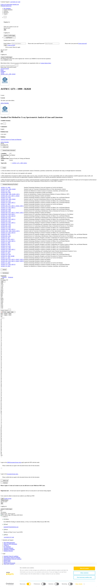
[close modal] (5, 30)
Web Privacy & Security (9, 563)
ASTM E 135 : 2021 (6, 246)
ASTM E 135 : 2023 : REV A (8, 219)
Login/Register (8, 37)
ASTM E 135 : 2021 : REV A (8, 207)
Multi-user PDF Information (10, 544)
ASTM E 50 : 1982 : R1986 (7, 256)
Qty (1, 316)
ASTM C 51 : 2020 (5, 262)
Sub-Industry (5, 273)
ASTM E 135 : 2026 (6, 209)
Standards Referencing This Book (10, 184)
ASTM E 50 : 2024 (5, 244)
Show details (78, 584)
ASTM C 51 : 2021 (5, 252)
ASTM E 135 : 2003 (6, 247)
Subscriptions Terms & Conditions (12, 557)
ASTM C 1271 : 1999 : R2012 (19, 163)
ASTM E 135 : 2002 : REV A (8, 229)
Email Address (21, 43)
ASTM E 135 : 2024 (6, 201)
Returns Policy (7, 560)
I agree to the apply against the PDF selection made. (20, 462)
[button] (3, 282)
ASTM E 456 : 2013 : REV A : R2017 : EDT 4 (12, 259)
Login (5, 45)
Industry (4, 269)
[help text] (4, 124)
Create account (7, 498)
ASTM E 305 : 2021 (6, 251)
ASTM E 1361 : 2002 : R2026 (8, 189)
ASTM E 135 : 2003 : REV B (8, 216)
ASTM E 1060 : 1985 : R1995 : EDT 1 (10, 194)
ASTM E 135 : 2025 (6, 227)
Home (2, 70)
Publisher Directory (8, 550)
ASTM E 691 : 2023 (6, 217)
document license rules (12, 474)
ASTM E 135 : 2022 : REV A (8, 241)
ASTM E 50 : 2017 (5, 237)
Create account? (11, 45)
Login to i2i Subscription (7, 4)
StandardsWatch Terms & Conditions (12, 559)
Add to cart (5, 147)
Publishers (3, 71)
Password (58, 43)
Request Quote (4, 500)
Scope (4, 167)
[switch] (43, 584)
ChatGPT (4, 277)
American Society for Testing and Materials (11, 139)
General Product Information (8, 150)
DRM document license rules (14, 462)
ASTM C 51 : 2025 (5, 257)
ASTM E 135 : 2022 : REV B (8, 232)
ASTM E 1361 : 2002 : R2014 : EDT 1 (10, 231)
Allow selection (84, 573)
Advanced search (5, 68)
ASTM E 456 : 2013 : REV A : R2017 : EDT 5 (12, 212)
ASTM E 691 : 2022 (6, 221)
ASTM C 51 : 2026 (5, 187)
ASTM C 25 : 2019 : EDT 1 (7, 239)
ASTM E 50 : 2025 (5, 234)
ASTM (2, 72)
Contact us (6, 545)
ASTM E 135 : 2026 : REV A (8, 202)
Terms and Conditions (9, 564)
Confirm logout (11, 35)
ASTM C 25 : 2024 (5, 190)
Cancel (5, 35)
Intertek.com (16, 4)
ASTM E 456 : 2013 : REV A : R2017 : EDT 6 (12, 261)
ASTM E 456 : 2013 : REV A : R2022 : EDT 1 (12, 206)
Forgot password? (82, 43)
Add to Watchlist (5, 103)
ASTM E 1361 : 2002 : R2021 (8, 199)
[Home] (6, 5)
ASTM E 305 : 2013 (6, 224)
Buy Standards (7, 8)
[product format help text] (9, 310)
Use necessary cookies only (84, 577)
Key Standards (7, 546)
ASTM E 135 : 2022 (6, 254)
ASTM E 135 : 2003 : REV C (8, 249)
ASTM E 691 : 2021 (6, 236)
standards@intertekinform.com (11, 527)
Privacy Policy (7, 561)
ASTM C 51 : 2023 (5, 204)
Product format (4, 310)
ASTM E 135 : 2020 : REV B (8, 264)
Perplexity (10, 277)
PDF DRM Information (9, 542)
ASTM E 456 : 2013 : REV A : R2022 (10, 195)
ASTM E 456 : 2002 (6, 192)
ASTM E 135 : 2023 (6, 197)
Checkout (5, 482)
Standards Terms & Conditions (11, 556)
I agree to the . (10, 474)
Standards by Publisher (9, 549)
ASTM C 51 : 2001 (5, 242)
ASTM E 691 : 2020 (6, 211)
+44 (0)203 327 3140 (15, 2)
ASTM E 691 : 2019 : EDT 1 (8, 214)
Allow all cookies (84, 568)
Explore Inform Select (45, 63)
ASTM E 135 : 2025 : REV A (8, 222)
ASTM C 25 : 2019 (5, 266)
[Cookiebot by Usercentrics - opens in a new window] (9, 584)
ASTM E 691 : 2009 (6, 226)
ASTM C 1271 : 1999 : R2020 (8, 74)
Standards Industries (8, 548)
